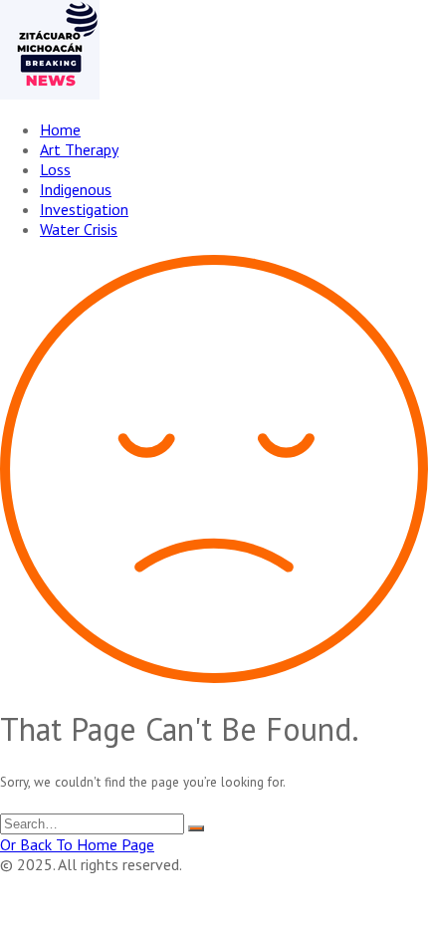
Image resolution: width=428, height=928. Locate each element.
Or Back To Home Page (77, 844)
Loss (55, 169)
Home (60, 129)
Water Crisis (78, 229)
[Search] (196, 828)
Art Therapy (79, 149)
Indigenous (75, 189)
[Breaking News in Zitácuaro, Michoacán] (50, 94)
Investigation (84, 209)
